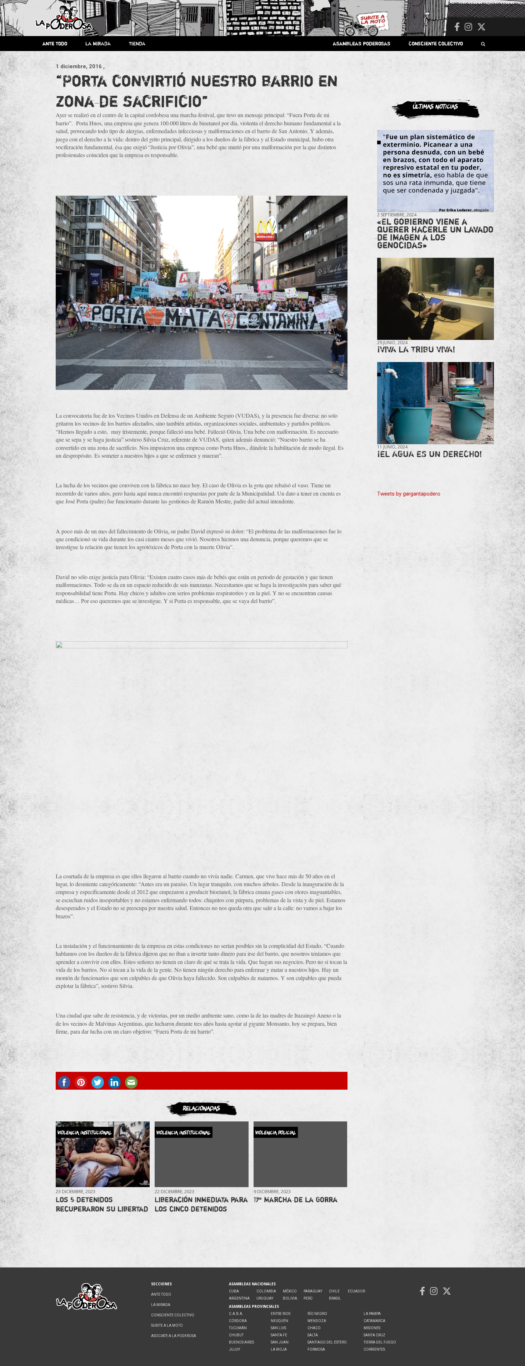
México (290, 1291)
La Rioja (279, 1349)
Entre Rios (280, 1314)
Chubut (236, 1335)
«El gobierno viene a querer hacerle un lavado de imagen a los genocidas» (435, 233)
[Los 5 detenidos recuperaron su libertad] (102, 1154)
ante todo (54, 43)
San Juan (280, 1342)
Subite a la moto (167, 1325)
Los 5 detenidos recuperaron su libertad (102, 1204)
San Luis (278, 1328)
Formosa (316, 1349)
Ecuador (356, 1291)
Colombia (266, 1291)
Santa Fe (279, 1335)
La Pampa (372, 1314)
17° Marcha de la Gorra (296, 1199)
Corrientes (374, 1349)
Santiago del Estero (327, 1342)
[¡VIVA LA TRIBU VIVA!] (435, 299)
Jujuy (234, 1349)
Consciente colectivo (436, 43)
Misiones (372, 1328)
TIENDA (137, 43)
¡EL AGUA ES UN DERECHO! (429, 454)
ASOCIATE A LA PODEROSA (173, 1336)
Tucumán (238, 1328)
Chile (334, 1291)
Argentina (239, 1298)
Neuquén (279, 1321)
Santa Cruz (374, 1335)
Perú (308, 1298)
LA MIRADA (98, 43)
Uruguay (264, 1298)
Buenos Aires (241, 1342)
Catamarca (374, 1321)
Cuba (234, 1291)
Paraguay (313, 1291)
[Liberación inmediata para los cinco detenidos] (201, 1154)
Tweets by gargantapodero (408, 494)
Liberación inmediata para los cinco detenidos (201, 1204)
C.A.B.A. (236, 1314)
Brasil (335, 1298)
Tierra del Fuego (380, 1342)
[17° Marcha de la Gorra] (300, 1154)
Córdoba (238, 1321)
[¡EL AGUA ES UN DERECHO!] (435, 403)
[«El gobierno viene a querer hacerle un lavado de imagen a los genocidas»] (435, 171)
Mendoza (317, 1321)
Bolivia (290, 1298)
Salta (313, 1335)
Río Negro (317, 1314)
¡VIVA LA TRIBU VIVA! (416, 349)
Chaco (314, 1328)
